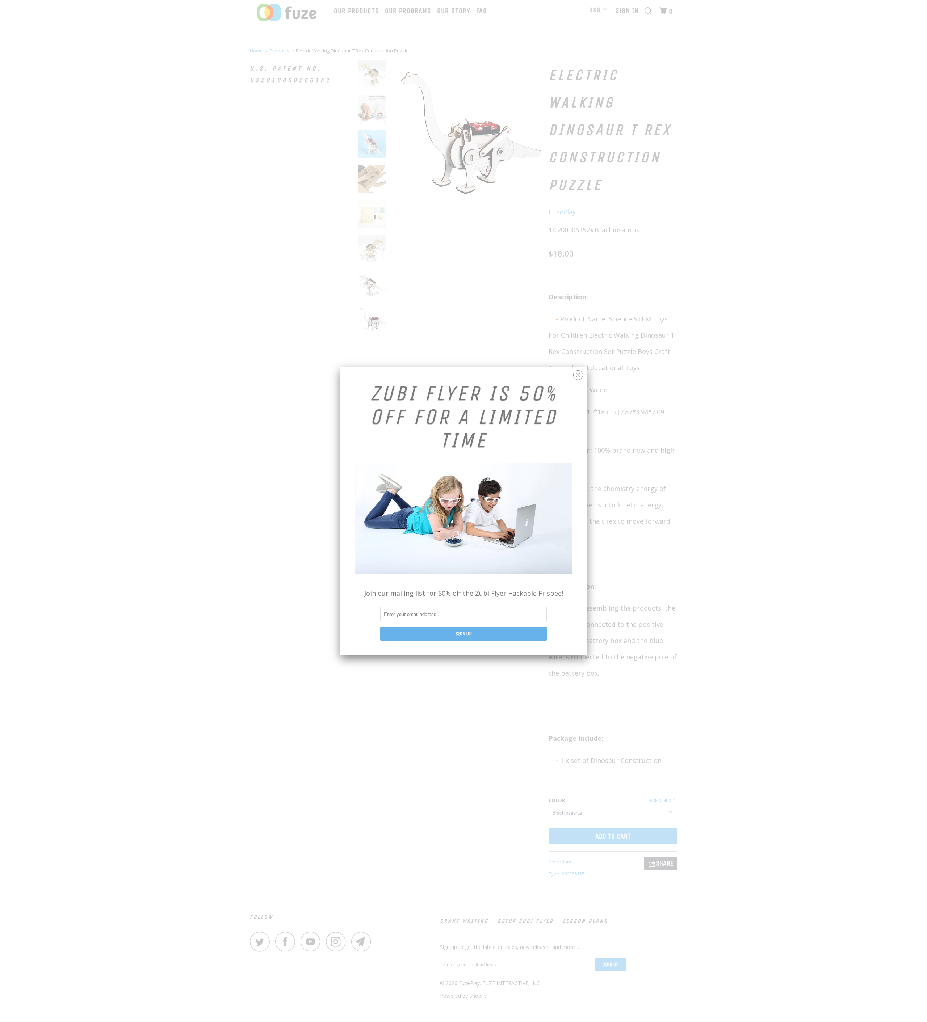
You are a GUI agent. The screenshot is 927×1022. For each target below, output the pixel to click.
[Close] (578, 373)
